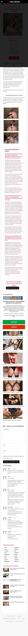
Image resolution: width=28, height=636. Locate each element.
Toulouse (16, 559)
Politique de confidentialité (9, 618)
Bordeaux (16, 547)
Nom (4, 445)
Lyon (5, 552)
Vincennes (16, 561)
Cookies (19, 616)
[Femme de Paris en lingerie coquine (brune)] (13, 371)
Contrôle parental (11, 616)
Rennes (16, 558)
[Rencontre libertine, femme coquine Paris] (13, 385)
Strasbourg (6, 561)
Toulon (6, 559)
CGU (19, 618)
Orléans (16, 556)
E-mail (4, 450)
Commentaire (6, 429)
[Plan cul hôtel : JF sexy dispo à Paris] (13, 344)
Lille (15, 551)
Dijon (5, 549)
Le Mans (6, 551)
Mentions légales (9, 621)
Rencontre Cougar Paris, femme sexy (11, 364)
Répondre (14, 468)
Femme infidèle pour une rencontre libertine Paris (14, 406)
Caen (5, 547)
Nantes (15, 554)
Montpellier (6, 554)
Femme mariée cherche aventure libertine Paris (13, 337)
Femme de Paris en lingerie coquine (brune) (12, 378)
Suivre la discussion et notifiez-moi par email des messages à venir (13, 457)
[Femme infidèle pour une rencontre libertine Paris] (13, 399)
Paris (5, 558)
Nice (5, 556)
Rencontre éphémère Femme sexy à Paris (12, 420)
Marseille (16, 552)
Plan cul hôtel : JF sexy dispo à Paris (10, 351)
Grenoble (16, 549)
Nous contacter (19, 621)
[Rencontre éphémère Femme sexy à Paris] (13, 413)
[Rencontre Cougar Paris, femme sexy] (13, 358)
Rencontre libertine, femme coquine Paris (12, 392)
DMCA (23, 618)
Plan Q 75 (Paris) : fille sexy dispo (17, 602)
